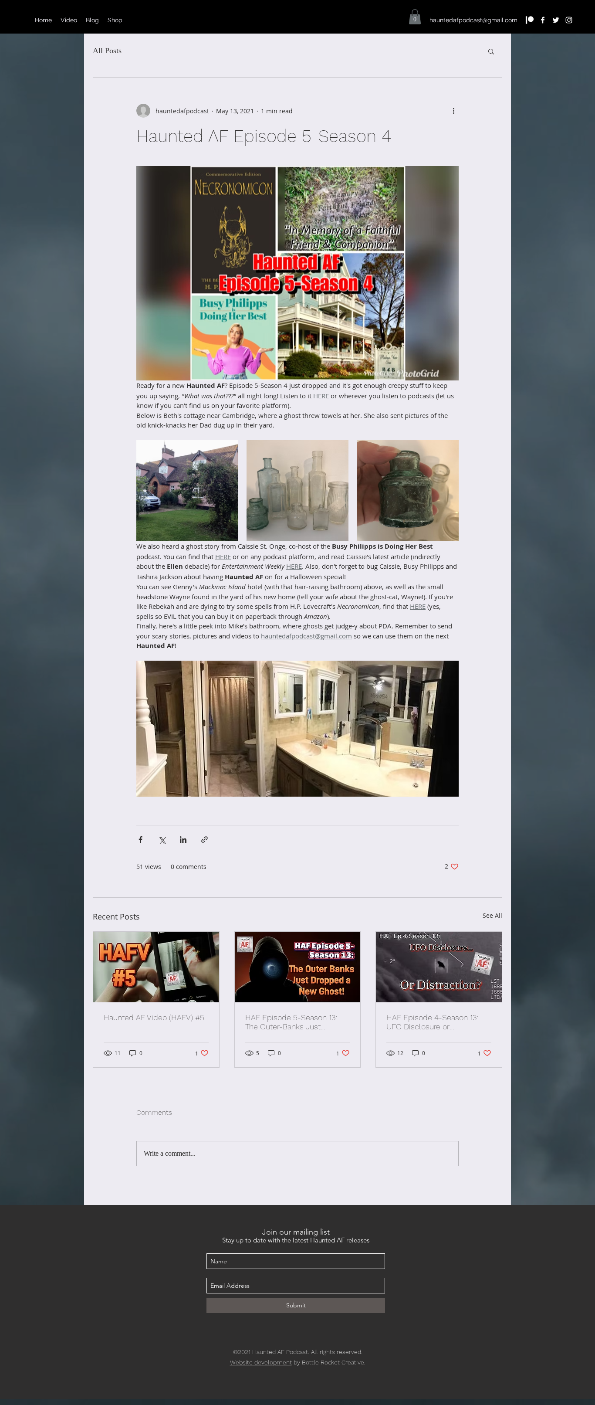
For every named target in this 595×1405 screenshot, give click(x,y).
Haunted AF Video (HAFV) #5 (154, 1017)
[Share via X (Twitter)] (162, 839)
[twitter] (555, 20)
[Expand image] (187, 490)
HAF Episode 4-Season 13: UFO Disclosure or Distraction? (432, 1022)
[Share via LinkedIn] (183, 839)
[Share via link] (204, 839)
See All (492, 915)
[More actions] (453, 110)
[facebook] (542, 20)
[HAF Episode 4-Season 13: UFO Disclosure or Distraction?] (439, 967)
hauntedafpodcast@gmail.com (473, 20)
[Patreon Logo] (529, 20)
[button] (415, 16)
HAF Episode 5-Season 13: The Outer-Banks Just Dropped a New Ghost (291, 1022)
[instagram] (569, 20)
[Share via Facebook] (140, 839)
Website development (261, 1362)
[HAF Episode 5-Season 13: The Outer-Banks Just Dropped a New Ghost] (298, 967)
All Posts (107, 50)
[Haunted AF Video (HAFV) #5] (156, 967)
